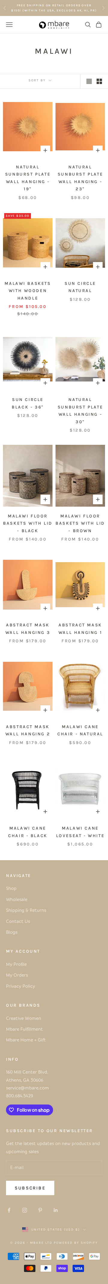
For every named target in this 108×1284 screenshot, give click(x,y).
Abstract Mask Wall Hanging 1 (80, 628)
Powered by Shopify (76, 1243)
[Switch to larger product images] (89, 81)
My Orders (17, 975)
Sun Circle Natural (80, 287)
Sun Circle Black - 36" (28, 403)
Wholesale (16, 899)
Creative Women (23, 1018)
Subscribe (30, 1188)
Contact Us (18, 921)
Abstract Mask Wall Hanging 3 (27, 628)
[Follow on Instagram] (25, 1210)
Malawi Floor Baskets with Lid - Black (27, 523)
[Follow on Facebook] (9, 1210)
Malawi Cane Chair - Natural (80, 730)
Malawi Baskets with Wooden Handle (27, 291)
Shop (11, 888)
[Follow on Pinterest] (40, 1210)
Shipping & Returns (26, 910)
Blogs (11, 932)
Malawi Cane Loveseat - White (80, 832)
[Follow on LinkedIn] (56, 1210)
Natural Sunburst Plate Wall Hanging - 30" (80, 410)
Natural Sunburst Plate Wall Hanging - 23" (80, 177)
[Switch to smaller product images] (99, 81)
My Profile (16, 964)
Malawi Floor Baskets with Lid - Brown (80, 523)
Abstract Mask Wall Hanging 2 (27, 730)
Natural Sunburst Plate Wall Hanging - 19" (27, 177)
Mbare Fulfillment (24, 1029)
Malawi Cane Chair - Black (27, 832)
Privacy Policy (20, 986)
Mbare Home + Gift (26, 1040)
